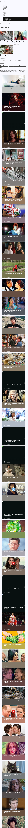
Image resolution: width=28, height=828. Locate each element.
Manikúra (2, 63)
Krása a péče (2, 1)
